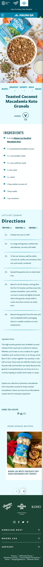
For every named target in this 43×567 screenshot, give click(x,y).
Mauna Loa (9, 539)
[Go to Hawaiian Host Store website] (16, 3)
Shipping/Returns (18, 559)
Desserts (23, 87)
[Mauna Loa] (22, 506)
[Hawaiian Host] (7, 506)
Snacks (38, 89)
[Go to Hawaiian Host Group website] (6, 3)
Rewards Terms (33, 559)
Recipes (5, 89)
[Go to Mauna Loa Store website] (24, 3)
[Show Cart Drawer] (40, 15)
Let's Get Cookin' (12, 215)
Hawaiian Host (12, 530)
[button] (2, 15)
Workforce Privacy (11, 557)
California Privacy (26, 555)
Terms (7, 559)
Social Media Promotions (30, 557)
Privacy (14, 555)
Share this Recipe (10, 409)
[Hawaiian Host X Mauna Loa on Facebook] (19, 521)
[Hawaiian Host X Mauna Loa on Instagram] (14, 521)
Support (8, 547)
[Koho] (36, 506)
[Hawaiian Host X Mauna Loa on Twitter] (23, 521)
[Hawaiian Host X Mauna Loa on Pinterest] (27, 521)
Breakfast (14, 87)
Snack (31, 87)
